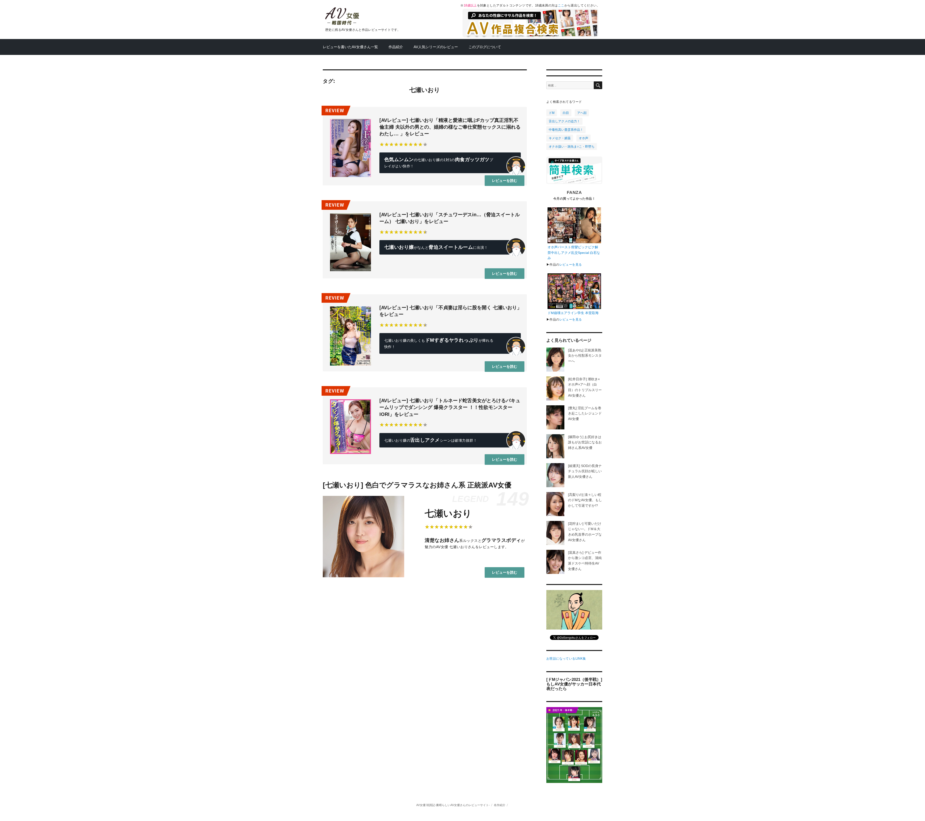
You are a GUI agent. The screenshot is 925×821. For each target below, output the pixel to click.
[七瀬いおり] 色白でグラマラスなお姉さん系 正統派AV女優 (417, 485)
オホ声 (583, 138)
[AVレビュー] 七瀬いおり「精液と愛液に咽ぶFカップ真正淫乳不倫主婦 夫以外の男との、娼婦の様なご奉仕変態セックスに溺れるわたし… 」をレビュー (450, 127)
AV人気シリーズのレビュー (436, 47)
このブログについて (485, 47)
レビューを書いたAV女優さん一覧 (350, 47)
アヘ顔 (582, 113)
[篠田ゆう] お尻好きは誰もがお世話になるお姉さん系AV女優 (585, 442)
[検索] (598, 85)
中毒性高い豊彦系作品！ (566, 129)
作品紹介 (396, 47)
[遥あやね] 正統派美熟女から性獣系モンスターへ (585, 355)
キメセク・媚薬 (560, 138)
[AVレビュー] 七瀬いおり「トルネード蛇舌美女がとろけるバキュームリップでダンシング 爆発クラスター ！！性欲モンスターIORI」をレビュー (449, 407)
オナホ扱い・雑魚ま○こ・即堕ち (572, 146)
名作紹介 (499, 805)
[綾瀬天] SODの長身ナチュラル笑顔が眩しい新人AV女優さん (585, 471)
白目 (566, 113)
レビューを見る (570, 264)
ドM (552, 113)
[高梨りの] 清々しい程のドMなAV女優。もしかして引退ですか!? (585, 500)
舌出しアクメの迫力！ (564, 121)
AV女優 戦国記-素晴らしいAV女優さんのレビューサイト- (453, 805)
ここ (561, 5)
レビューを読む (504, 180)
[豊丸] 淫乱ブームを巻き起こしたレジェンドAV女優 (585, 413)
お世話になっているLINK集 (566, 658)
